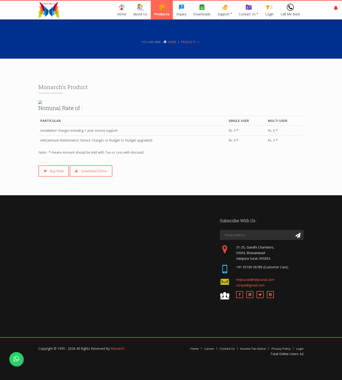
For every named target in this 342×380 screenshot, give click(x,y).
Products (161, 14)
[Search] (298, 235)
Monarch (117, 348)
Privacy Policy (281, 348)
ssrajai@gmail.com (250, 285)
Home (121, 14)
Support (225, 14)
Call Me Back (290, 14)
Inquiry (181, 14)
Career (209, 348)
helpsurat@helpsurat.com (255, 279)
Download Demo (92, 171)
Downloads (202, 14)
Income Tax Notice (253, 348)
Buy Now (55, 171)
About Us (140, 14)
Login (300, 348)
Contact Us (248, 14)
